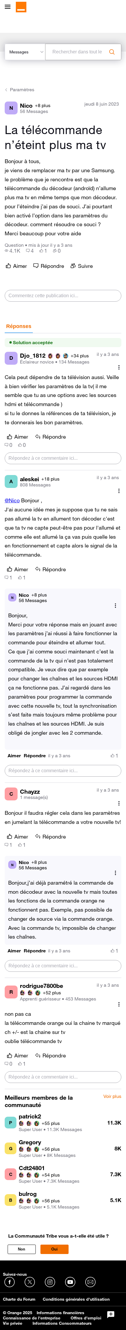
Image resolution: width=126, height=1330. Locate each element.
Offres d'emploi (86, 1318)
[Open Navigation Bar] (9, 7)
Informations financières (60, 1312)
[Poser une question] (111, 1315)
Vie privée (12, 1323)
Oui (54, 1249)
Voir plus (112, 1096)
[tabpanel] (63, 711)
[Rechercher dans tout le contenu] (112, 52)
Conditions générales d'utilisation (76, 1299)
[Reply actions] (115, 606)
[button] (14, 755)
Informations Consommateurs (62, 1323)
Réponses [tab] (18, 326)
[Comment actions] (119, 367)
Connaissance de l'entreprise (31, 1318)
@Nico (12, 500)
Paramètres (22, 89)
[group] (12, 251)
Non (21, 1249)
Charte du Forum (19, 1299)
